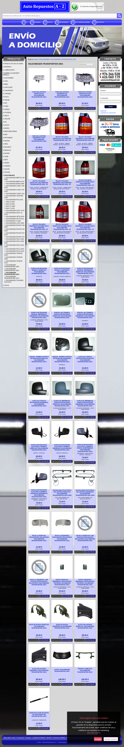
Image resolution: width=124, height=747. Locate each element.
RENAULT (7, 150)
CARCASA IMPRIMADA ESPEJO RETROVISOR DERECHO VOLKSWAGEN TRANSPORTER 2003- (62, 403)
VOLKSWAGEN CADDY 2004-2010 (15, 190)
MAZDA (6, 128)
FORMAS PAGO (99, 22)
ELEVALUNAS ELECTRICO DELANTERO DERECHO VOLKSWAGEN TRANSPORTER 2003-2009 (62, 492)
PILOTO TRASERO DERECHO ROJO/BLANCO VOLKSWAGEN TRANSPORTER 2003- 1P (62, 226)
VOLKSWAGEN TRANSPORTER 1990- (11, 265)
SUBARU (7, 166)
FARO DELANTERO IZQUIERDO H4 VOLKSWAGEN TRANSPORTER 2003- (62, 94)
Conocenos (36, 22)
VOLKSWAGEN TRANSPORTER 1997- (11, 269)
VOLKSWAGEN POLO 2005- (15, 249)
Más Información (93, 733)
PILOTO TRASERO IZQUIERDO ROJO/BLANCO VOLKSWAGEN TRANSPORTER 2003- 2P (39, 226)
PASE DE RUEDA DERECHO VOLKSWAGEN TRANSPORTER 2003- (39, 626)
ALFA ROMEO (8, 78)
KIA (5, 122)
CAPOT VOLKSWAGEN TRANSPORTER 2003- (62, 670)
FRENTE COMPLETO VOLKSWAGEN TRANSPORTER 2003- (85, 670)
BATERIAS (7, 67)
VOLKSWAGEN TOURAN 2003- (13, 254)
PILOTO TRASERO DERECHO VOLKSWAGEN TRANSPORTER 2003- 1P (39, 182)
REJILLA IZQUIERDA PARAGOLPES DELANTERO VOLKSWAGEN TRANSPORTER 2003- (62, 538)
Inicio (25, 22)
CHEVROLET (8, 90)
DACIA (6, 97)
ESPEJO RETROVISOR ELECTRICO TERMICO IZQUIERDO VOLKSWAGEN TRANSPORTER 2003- (62, 447)
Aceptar (98, 739)
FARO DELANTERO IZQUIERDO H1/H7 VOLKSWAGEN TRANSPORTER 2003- (39, 138)
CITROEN (7, 94)
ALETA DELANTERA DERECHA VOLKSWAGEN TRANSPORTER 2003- (85, 626)
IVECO (6, 116)
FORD (6, 106)
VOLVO (6, 285)
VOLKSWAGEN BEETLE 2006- (16, 181)
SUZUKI (7, 169)
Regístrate (103, 111)
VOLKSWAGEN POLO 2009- (15, 251)
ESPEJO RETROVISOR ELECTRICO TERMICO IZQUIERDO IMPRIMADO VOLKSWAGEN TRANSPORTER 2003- (39, 493)
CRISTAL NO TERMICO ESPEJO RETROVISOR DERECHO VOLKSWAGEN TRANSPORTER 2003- (62, 315)
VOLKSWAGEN (9, 175)
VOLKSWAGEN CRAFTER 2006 (13, 196)
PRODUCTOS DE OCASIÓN (13, 64)
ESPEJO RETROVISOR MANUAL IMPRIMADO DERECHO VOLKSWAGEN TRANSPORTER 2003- (85, 271)
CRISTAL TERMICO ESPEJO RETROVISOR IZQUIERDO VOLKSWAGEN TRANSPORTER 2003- (62, 359)
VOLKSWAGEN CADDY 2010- (16, 193)
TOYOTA (7, 172)
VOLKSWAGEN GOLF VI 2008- (16, 210)
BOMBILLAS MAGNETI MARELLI (11, 74)
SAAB (6, 156)
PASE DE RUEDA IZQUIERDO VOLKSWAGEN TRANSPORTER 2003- (62, 626)
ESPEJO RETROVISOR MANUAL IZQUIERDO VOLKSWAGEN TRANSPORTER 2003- (62, 271)
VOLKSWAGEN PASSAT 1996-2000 (15, 226)
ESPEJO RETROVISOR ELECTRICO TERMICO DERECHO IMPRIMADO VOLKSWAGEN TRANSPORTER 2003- (85, 448)
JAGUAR (7, 119)
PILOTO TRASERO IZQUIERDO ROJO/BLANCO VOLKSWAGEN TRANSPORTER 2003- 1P (85, 226)
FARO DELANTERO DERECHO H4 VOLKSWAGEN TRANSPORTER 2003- (39, 94)
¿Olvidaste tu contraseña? (108, 113)
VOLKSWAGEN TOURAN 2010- (13, 262)
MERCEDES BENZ (10, 131)
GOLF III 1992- (10, 204)
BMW (6, 84)
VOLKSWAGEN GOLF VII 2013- (13, 213)
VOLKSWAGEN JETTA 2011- (15, 219)
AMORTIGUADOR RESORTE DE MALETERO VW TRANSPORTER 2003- (39, 714)
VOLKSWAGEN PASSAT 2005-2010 (15, 234)
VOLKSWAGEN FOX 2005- (14, 200)
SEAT (6, 160)
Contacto (48, 22)
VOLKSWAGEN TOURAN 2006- (13, 258)
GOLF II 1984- (10, 202)
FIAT (5, 103)
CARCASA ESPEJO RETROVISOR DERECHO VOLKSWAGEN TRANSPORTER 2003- (85, 359)
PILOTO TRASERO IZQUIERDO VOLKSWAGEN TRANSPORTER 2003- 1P (62, 182)
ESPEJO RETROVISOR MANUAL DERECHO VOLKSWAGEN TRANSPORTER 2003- (39, 271)
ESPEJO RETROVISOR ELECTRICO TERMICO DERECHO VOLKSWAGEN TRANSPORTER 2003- (39, 447)
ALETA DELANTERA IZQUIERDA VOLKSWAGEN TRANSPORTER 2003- (39, 670)
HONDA (7, 109)
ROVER (6, 153)
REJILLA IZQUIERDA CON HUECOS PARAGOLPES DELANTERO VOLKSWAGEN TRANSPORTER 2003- (39, 582)
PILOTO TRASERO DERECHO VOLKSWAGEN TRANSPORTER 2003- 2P (62, 138)
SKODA (6, 163)
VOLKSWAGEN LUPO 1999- (15, 223)
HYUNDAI (7, 112)
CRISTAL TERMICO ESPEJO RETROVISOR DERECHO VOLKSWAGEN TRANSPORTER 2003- (39, 359)
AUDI (6, 81)
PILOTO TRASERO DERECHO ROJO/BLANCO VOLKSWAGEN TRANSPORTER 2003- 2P (85, 182)
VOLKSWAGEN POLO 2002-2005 (14, 246)
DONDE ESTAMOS (62, 22)
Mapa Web (7, 738)
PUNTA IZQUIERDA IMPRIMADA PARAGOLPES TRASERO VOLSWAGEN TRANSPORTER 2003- (85, 582)
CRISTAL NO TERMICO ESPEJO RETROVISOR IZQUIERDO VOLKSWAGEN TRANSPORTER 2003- (85, 315)
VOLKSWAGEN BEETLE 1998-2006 (15, 178)
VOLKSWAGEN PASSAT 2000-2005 (15, 230)
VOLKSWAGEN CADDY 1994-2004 (15, 186)
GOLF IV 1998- (10, 206)
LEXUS (6, 125)
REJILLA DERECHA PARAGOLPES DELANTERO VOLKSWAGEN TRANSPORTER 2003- (39, 538)
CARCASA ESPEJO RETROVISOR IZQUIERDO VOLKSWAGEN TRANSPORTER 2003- (39, 403)
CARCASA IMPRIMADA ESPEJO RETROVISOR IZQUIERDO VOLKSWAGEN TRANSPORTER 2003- (85, 403)
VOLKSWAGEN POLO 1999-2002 (14, 242)
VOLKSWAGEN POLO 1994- (15, 239)
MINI (5, 134)
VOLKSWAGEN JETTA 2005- (15, 216)
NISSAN (7, 141)
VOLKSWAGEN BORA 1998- (15, 184)
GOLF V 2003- (10, 208)
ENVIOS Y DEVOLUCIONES (81, 22)
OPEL (6, 144)
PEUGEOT (7, 147)
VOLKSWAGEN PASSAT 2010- (16, 237)
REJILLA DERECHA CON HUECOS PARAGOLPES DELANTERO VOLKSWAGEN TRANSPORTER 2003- (85, 538)
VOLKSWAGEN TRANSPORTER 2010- (11, 277)
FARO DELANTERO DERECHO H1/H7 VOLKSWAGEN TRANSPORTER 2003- (85, 94)
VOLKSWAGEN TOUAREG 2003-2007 (13, 281)
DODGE (7, 100)
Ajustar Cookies (111, 739)
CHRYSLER (8, 87)
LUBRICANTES (9, 70)
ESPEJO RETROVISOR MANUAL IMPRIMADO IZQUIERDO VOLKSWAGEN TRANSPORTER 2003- (39, 315)
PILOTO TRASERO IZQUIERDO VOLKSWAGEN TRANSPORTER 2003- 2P (85, 138)
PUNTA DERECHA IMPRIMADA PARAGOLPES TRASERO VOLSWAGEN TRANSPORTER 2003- (62, 582)
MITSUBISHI (8, 138)
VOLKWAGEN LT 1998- (13, 221)
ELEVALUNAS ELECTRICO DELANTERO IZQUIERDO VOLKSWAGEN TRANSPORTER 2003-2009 (85, 492)
